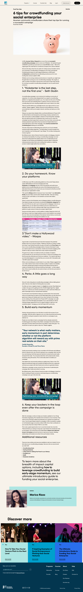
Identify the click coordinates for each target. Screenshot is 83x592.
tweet (44, 286)
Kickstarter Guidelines (28, 456)
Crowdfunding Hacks (28, 448)
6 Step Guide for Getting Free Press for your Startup (36, 451)
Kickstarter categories (52, 202)
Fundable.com (26, 453)
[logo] (6, 3)
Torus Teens (55, 245)
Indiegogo (32, 185)
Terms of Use (62, 588)
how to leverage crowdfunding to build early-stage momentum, (41, 470)
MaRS (24, 455)
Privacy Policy (77, 588)
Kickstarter (25, 185)
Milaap (31, 193)
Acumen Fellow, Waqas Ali (33, 61)
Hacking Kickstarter (28, 449)
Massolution (27, 74)
